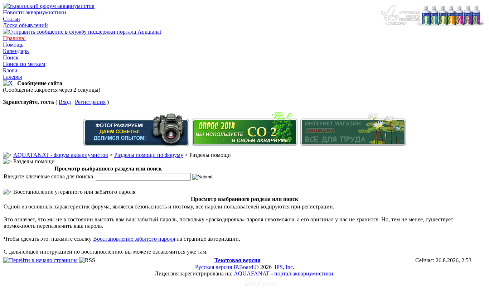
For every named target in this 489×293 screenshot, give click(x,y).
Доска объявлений (25, 25)
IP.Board (243, 267)
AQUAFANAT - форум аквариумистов (60, 155)
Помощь (13, 45)
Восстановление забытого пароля (134, 239)
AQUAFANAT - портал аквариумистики (283, 273)
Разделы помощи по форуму (148, 155)
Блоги (10, 70)
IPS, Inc (284, 267)
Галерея (12, 77)
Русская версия (213, 267)
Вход (65, 102)
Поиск (11, 57)
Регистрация (90, 102)
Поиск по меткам (24, 64)
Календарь (16, 51)
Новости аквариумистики (34, 12)
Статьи (11, 19)
